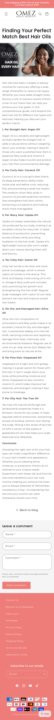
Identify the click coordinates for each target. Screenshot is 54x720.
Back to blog (29, 510)
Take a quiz (12, 614)
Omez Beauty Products (31, 715)
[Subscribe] (44, 674)
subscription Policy (17, 654)
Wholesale (12, 620)
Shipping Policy (15, 641)
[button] (6, 14)
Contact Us (12, 600)
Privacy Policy (14, 627)
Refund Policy (14, 634)
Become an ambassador (20, 607)
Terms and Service (16, 648)
